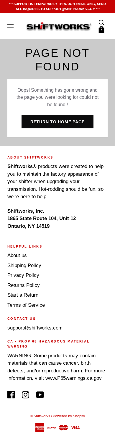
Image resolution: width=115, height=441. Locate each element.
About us (17, 255)
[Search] (101, 22)
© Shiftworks (40, 416)
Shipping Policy (24, 265)
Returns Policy (23, 285)
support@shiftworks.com (35, 328)
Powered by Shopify (69, 416)
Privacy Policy (23, 275)
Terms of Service (26, 305)
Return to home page (57, 121)
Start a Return (22, 295)
